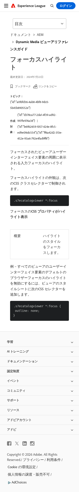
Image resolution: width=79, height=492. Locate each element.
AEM (40, 34)
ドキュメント (20, 34)
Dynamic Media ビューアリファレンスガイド (39, 45)
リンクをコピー (47, 86)
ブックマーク (23, 86)
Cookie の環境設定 (22, 467)
